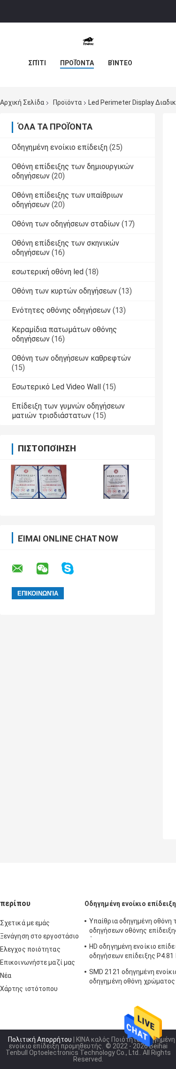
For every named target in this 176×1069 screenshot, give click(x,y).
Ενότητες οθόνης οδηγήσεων (61, 310)
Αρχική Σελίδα (22, 102)
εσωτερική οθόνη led (48, 271)
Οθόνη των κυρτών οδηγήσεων (64, 291)
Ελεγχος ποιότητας (30, 949)
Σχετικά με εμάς (25, 923)
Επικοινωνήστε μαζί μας (37, 962)
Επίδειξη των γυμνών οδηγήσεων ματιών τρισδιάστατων (68, 411)
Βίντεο (120, 63)
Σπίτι (37, 63)
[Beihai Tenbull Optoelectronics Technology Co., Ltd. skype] (73, 568)
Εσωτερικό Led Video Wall (56, 386)
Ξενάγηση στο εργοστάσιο (39, 936)
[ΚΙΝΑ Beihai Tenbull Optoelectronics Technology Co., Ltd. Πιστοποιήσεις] (38, 482)
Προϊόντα (77, 63)
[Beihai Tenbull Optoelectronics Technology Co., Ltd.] (88, 41)
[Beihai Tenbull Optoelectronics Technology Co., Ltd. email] (23, 569)
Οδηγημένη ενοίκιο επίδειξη (59, 147)
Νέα (5, 975)
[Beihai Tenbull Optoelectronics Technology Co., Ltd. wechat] (48, 569)
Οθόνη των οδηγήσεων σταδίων (66, 223)
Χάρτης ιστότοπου (29, 988)
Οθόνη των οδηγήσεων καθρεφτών (71, 358)
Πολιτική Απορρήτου (40, 1039)
